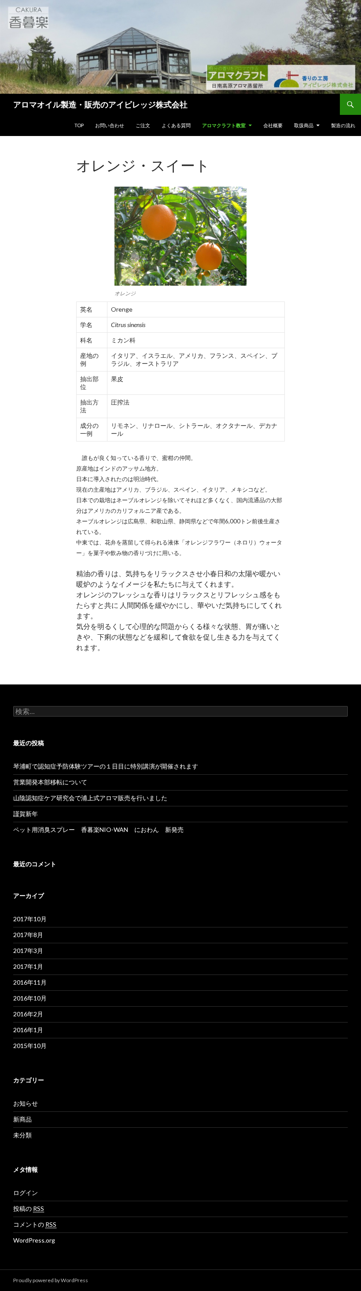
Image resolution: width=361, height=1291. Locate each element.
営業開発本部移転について (50, 782)
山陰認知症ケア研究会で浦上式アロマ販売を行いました (90, 798)
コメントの (34, 1224)
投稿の (28, 1208)
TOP (79, 125)
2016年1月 (28, 1030)
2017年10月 (30, 919)
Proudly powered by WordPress (50, 1280)
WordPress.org (34, 1240)
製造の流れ (343, 125)
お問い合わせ (109, 125)
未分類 (22, 1135)
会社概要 (273, 125)
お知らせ (25, 1103)
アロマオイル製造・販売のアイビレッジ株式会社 (100, 104)
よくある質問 (176, 125)
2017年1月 (28, 966)
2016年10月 (30, 998)
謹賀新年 (25, 813)
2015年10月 (30, 1045)
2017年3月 (28, 950)
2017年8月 (28, 934)
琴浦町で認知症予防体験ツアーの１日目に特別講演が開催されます (105, 766)
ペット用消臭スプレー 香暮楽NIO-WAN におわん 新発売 (98, 829)
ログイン (25, 1192)
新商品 (22, 1119)
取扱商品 (303, 125)
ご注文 (143, 125)
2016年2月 (28, 1014)
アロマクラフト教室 (224, 125)
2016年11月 (30, 982)
